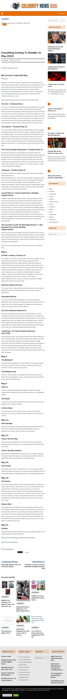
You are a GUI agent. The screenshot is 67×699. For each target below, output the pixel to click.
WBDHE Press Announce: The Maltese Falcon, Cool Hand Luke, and (7, 603)
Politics (51, 217)
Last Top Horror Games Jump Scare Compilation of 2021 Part (37, 634)
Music (51, 212)
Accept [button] (16, 695)
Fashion (51, 199)
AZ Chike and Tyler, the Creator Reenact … (8, 679)
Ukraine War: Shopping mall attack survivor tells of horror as (22, 632)
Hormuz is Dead (6, 656)
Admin (5, 60)
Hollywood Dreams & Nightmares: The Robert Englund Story (23, 609)
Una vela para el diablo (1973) (6, 632)
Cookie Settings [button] (7, 695)
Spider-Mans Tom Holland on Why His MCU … (57, 658)
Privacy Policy (23, 665)
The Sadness (9, 94)
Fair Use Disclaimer (24, 657)
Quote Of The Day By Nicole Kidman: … (7, 674)
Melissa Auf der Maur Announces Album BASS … (56, 177)
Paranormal (52, 214)
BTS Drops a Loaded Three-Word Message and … (56, 134)
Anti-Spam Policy (24, 680)
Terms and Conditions (25, 660)
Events (51, 197)
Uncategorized (53, 222)
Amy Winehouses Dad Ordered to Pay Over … (58, 682)
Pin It (27, 552)
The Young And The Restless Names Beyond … (57, 675)
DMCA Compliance (24, 675)
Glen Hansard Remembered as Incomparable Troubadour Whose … (57, 667)
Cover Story (52, 194)
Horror (5, 19)
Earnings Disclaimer (24, 672)
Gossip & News (53, 202)
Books (51, 189)
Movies (51, 209)
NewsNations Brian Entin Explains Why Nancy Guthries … (55, 49)
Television (52, 219)
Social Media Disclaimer (25, 662)
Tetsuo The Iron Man (20, 94)
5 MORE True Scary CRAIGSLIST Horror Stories (37, 598)
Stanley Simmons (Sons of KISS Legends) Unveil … (8, 662)
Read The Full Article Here (9, 542)
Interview (52, 207)
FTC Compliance (23, 670)
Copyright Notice (24, 677)
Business (51, 191)
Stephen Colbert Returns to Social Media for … (56, 68)
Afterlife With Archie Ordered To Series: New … (56, 152)
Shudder (3, 83)
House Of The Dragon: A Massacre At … (55, 110)
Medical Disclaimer (24, 667)
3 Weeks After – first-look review (56, 85)
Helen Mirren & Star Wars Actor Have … (7, 668)
